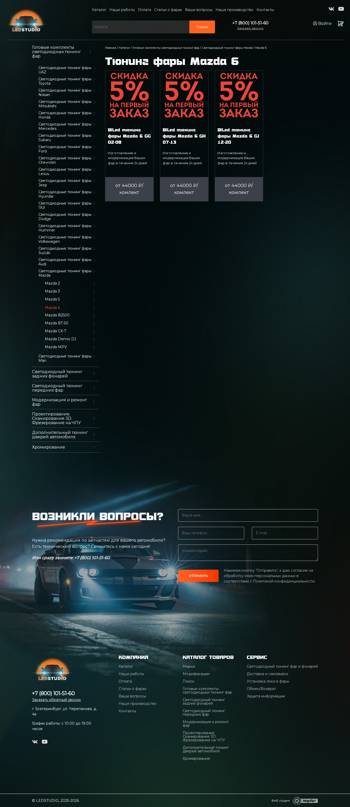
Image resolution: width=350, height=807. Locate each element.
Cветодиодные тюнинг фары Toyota (64, 81)
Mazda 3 (52, 291)
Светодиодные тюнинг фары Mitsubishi (64, 104)
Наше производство (234, 9)
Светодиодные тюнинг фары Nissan (64, 92)
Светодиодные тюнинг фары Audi (64, 262)
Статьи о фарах (168, 9)
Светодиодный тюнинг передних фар (57, 388)
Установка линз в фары (268, 681)
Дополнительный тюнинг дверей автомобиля (60, 434)
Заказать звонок (250, 28)
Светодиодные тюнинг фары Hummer (64, 228)
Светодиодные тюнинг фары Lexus (64, 171)
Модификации (196, 674)
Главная (110, 48)
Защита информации (266, 696)
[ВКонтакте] (331, 9)
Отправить (198, 576)
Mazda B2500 (57, 315)
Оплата (144, 9)
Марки (189, 666)
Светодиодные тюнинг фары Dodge (64, 216)
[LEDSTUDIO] (26, 19)
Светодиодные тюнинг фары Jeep (64, 183)
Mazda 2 (52, 283)
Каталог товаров (208, 657)
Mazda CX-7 (55, 331)
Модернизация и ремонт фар (59, 402)
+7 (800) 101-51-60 (250, 23)
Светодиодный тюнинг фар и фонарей (282, 666)
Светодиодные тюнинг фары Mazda (64, 273)
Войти (324, 23)
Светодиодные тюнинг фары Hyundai (64, 194)
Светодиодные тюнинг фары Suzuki (64, 250)
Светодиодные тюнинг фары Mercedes (64, 126)
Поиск (202, 27)
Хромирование (48, 447)
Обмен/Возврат (261, 689)
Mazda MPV (56, 347)
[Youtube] (341, 9)
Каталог (99, 9)
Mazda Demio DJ (60, 339)
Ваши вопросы (198, 9)
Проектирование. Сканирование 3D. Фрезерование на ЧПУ (56, 418)
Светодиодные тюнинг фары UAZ (64, 70)
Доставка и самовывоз (267, 674)
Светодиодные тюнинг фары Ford (64, 149)
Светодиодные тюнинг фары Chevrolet (64, 160)
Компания (133, 657)
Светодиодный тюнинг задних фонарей (57, 374)
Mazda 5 (52, 299)
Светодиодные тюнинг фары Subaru (64, 137)
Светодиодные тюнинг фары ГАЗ (64, 205)
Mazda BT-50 (56, 323)
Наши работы (122, 9)
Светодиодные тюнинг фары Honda (64, 115)
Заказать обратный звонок (56, 699)
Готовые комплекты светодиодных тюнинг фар (56, 51)
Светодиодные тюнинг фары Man (64, 358)
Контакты (265, 9)
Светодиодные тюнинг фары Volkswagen (64, 239)
